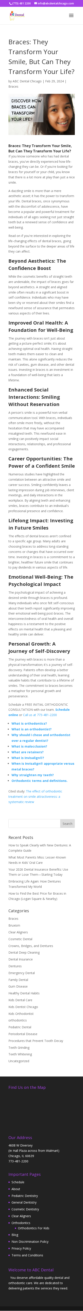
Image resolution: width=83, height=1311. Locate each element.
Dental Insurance (20, 959)
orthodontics (17, 1020)
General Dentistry (24, 1202)
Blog (15, 1235)
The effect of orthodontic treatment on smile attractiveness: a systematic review (35, 796)
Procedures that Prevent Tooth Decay (35, 1041)
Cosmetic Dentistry (25, 1209)
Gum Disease (18, 986)
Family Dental (18, 980)
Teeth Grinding (18, 1047)
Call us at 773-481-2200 (40, 715)
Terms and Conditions (27, 1255)
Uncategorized (18, 1061)
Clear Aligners (18, 932)
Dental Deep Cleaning (24, 952)
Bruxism (14, 925)
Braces (13, 86)
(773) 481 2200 (21, 3)
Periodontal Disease (22, 1034)
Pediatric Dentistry (25, 1196)
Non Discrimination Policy (30, 1241)
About (16, 1189)
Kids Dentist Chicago (23, 1007)
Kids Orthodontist (21, 1014)
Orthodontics (21, 1223)
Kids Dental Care (20, 1000)
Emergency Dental (21, 973)
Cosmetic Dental (20, 939)
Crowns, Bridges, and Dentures (30, 946)
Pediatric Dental (19, 1027)
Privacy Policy (21, 1248)
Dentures (15, 966)
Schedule (18, 1182)
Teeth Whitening (20, 1054)
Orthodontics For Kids (33, 1228)
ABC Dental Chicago (27, 81)
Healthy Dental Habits (24, 993)
